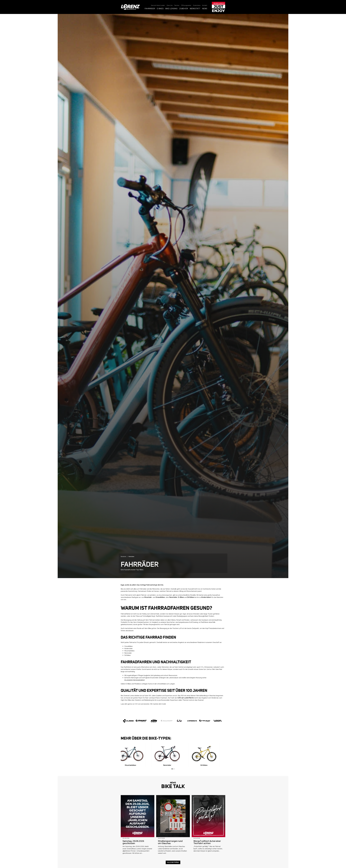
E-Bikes (160, 8)
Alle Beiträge (173, 862)
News (204, 8)
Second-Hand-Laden (158, 5)
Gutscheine (196, 5)
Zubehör (183, 8)
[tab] (172, 768)
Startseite (123, 556)
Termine (176, 5)
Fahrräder (150, 8)
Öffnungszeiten (186, 5)
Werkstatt (195, 8)
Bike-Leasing (171, 8)
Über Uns (169, 5)
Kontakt (204, 5)
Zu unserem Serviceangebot (134, 680)
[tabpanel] (136, 755)
